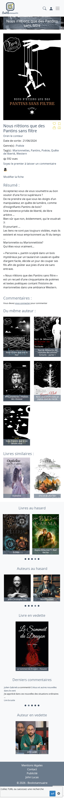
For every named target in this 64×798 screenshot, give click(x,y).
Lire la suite (9, 700)
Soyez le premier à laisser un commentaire (29, 163)
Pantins (35, 150)
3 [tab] (32, 559)
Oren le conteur (13, 136)
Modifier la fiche (13, 177)
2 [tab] (29, 559)
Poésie (20, 145)
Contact (32, 769)
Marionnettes (21, 150)
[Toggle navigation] (57, 8)
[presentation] (52, 793)
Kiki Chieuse (10, 687)
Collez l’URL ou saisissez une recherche (22, 789)
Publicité (32, 773)
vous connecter (22, 303)
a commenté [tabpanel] (29, 694)
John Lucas (32, 777)
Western (21, 153)
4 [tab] (35, 559)
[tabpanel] (17, 535)
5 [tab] (38, 559)
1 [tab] (25, 559)
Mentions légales (32, 765)
